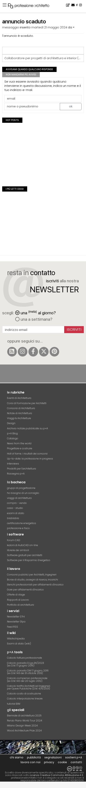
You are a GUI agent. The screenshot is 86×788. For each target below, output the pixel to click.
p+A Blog (12, 433)
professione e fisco (18, 528)
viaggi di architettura (19, 498)
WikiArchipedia (16, 638)
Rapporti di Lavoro (18, 599)
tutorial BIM (13, 703)
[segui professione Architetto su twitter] (44, 352)
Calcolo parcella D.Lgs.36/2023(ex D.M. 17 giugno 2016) (25, 664)
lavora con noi (30, 762)
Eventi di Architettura (19, 398)
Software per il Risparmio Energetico (28, 560)
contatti (76, 762)
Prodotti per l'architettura (21, 468)
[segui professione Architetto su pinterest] (54, 352)
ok (70, 106)
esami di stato (15, 513)
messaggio (10, 27)
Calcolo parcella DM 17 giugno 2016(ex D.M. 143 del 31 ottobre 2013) (28, 672)
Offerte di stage (16, 594)
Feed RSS (12, 626)
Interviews (13, 463)
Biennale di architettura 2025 (24, 715)
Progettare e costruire (19, 448)
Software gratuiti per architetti (24, 555)
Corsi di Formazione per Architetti (26, 403)
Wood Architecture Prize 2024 (24, 730)
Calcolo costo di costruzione (24, 693)
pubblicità (34, 757)
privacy (49, 762)
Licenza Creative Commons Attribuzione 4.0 (56, 775)
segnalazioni (53, 757)
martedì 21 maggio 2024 (49, 27)
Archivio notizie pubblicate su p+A (27, 428)
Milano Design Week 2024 (22, 725)
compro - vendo (17, 503)
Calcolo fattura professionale (24, 657)
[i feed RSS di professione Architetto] (12, 352)
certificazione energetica (21, 523)
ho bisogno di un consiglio (23, 493)
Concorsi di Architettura (21, 408)
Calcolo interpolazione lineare (25, 698)
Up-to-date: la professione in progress (30, 458)
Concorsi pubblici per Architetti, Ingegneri (31, 574)
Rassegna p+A (16, 473)
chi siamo (16, 757)
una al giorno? (38, 312)
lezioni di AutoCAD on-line (22, 545)
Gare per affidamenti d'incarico (25, 589)
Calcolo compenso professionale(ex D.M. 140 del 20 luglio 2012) (27, 679)
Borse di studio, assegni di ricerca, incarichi (32, 579)
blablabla (13, 518)
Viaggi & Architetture (19, 418)
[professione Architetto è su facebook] (33, 352)
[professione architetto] (31, 6)
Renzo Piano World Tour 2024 (24, 720)
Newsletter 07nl (16, 616)
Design (11, 423)
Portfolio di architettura (20, 604)
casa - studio (15, 508)
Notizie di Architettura (19, 413)
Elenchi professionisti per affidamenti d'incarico (35, 584)
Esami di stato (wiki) (19, 643)
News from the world (19, 443)
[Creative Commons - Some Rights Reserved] (43, 768)
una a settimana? (36, 319)
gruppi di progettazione (21, 488)
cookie (62, 762)
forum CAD (13, 540)
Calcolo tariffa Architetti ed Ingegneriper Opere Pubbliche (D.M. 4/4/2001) (28, 687)
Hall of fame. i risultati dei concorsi (27, 453)
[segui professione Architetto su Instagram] (22, 352)
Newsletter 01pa (16, 621)
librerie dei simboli (18, 550)
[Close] (2, 786)
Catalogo (12, 438)
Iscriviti (74, 329)
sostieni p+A (73, 757)
